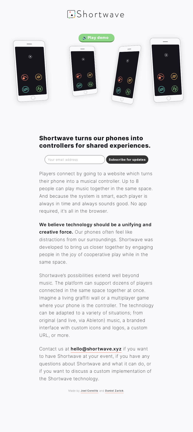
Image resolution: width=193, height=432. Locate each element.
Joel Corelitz (89, 390)
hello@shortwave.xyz (96, 349)
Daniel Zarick (114, 390)
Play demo (95, 37)
